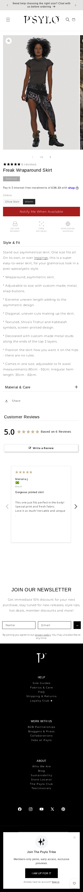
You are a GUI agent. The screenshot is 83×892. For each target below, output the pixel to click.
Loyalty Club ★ (41, 700)
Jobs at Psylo (41, 740)
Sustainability (41, 775)
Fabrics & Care (41, 687)
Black (30, 202)
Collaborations (41, 735)
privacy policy (43, 634)
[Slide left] (32, 157)
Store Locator (41, 779)
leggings (41, 258)
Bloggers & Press (41, 731)
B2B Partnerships (41, 726)
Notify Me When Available (41, 211)
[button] (8, 19)
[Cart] (74, 19)
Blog (41, 770)
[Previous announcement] (7, 5)
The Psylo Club (41, 783)
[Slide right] (50, 157)
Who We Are (41, 766)
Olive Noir (12, 201)
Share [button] (16, 401)
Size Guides (42, 683)
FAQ (41, 691)
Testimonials (41, 788)
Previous (7, 504)
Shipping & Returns (41, 696)
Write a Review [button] (43, 448)
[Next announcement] (75, 5)
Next (76, 504)
